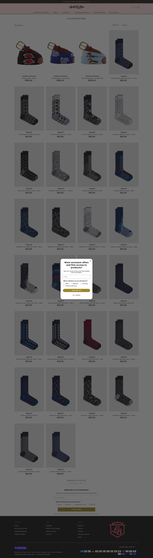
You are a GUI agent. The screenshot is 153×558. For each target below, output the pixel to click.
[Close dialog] (90, 261)
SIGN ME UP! (76, 290)
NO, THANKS (76, 295)
